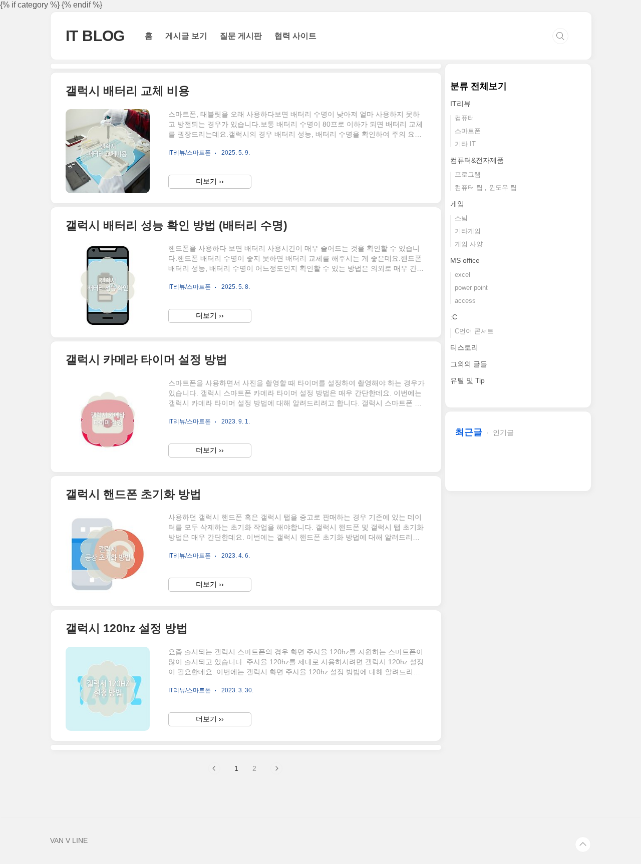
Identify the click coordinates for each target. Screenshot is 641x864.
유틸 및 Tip (467, 380)
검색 (560, 36)
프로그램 (468, 174)
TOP (583, 844)
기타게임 (468, 231)
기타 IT (465, 144)
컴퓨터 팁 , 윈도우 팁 (486, 187)
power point (471, 287)
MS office (465, 260)
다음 (276, 768)
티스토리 (464, 347)
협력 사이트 (295, 36)
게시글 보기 (186, 36)
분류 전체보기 (478, 86)
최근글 (468, 432)
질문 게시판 (241, 36)
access (465, 300)
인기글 (503, 432)
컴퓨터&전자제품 (477, 160)
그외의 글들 (468, 364)
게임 (457, 204)
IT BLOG (95, 36)
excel (462, 274)
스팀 (461, 218)
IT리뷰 (460, 104)
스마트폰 (468, 131)
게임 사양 (469, 244)
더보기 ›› (210, 181)
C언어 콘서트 (474, 331)
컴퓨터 (464, 118)
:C (453, 317)
